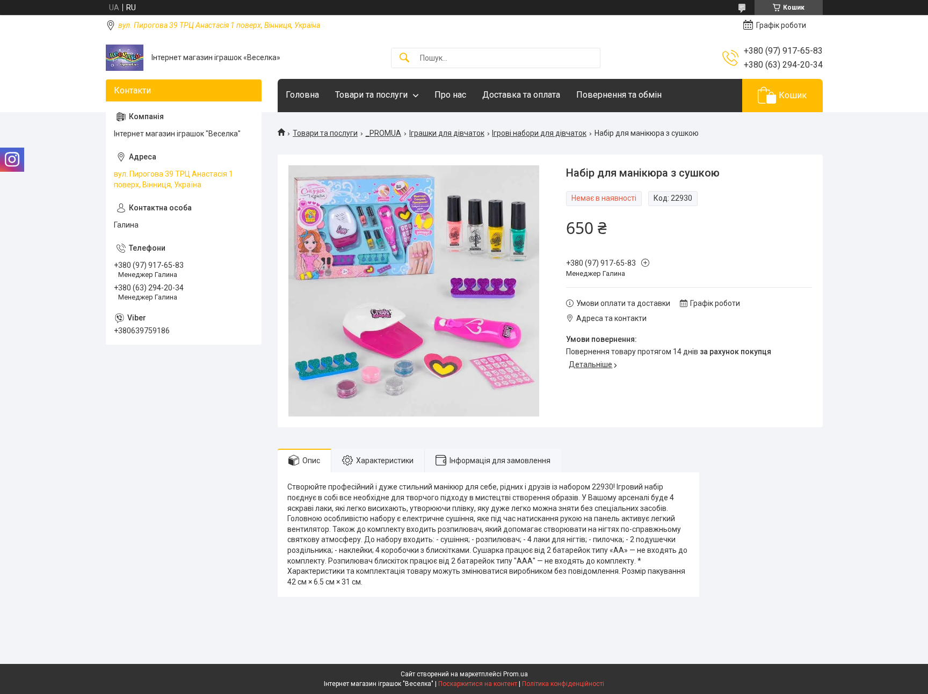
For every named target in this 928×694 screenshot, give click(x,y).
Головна (302, 95)
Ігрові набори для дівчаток (539, 133)
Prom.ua (515, 674)
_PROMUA (383, 133)
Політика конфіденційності (563, 684)
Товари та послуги (371, 95)
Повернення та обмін (619, 95)
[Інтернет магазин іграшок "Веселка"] (124, 58)
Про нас (450, 95)
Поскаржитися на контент (477, 684)
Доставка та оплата (521, 95)
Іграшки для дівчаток (446, 133)
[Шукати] (404, 58)
